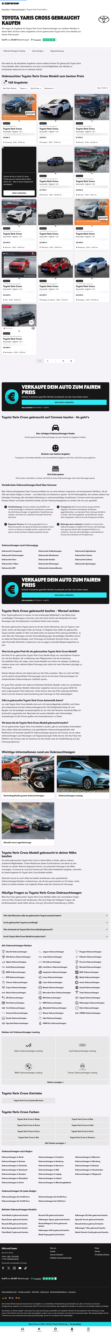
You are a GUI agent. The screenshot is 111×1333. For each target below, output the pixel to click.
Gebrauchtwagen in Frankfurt (51, 1157)
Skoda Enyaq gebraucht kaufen (51, 1235)
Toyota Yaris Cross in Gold (82, 1125)
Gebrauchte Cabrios (83, 560)
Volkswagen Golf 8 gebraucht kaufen (53, 1230)
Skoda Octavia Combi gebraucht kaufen (91, 1232)
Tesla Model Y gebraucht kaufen (15, 1232)
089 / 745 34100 (13, 1256)
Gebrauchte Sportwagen (85, 564)
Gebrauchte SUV (9, 568)
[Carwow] (10, 3)
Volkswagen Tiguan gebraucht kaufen (54, 1220)
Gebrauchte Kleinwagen (48, 564)
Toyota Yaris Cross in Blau (82, 1119)
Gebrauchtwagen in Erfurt (13, 1183)
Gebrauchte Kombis (46, 560)
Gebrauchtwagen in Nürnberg (87, 1161)
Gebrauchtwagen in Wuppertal (88, 1174)
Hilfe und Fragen (9, 1248)
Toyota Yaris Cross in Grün (82, 1131)
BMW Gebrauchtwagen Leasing (28, 1073)
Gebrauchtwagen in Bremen (13, 1161)
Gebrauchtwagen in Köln (48, 1170)
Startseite (5, 10)
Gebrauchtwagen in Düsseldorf (15, 1178)
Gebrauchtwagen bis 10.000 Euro (16, 1197)
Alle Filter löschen (9, 88)
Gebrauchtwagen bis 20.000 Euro (52, 1197)
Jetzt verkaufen (19, 193)
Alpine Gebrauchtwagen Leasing (28, 1051)
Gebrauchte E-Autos (83, 555)
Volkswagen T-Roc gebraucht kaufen (90, 1228)
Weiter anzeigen (55, 1082)
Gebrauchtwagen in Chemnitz (14, 1166)
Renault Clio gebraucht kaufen (51, 1215)
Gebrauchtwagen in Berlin (13, 1157)
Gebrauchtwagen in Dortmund (14, 1170)
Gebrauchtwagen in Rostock (87, 1166)
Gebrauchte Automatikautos (50, 568)
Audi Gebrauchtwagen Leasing (82, 1051)
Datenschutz (44, 1292)
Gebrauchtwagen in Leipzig (49, 1174)
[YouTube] (20, 1269)
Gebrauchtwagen (18, 10)
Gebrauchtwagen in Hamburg (50, 1161)
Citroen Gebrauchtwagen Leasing (82, 1073)
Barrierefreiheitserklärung (58, 1292)
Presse (97, 1248)
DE (6, 1298)
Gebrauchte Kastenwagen (13, 555)
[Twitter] (8, 1269)
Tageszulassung (57, 51)
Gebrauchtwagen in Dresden (14, 1174)
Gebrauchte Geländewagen (50, 551)
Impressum (72, 1292)
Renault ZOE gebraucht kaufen (14, 1224)
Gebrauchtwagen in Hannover (51, 1166)
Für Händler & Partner (102, 1254)
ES (19, 1298)
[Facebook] (3, 1269)
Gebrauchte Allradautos (48, 555)
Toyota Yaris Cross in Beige (28, 1119)
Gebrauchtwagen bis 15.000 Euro (16, 1201)
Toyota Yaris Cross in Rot (28, 1137)
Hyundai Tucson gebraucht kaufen (89, 1220)
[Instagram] (14, 1269)
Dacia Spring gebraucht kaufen (15, 1228)
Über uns (53, 1248)
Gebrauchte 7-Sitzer (10, 564)
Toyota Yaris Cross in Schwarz (82, 1137)
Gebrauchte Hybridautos (85, 551)
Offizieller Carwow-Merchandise (61, 1258)
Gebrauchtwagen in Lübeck (50, 1178)
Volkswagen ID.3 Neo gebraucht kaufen (91, 1215)
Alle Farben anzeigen (55, 1143)
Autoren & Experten (56, 1254)
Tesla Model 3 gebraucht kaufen (15, 1215)
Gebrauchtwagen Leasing (14, 51)
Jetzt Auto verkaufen (64, 402)
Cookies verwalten (24, 1292)
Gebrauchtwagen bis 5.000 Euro (52, 1201)
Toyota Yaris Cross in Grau (28, 1131)
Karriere (97, 1251)
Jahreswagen (37, 51)
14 (63, 361)
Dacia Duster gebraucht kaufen (15, 1220)
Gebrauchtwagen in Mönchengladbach (54, 1183)
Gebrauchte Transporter (12, 551)
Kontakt (52, 1251)
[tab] (14, 51)
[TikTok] (25, 1269)
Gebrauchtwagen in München (87, 1157)
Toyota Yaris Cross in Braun (28, 1125)
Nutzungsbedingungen (9, 1292)
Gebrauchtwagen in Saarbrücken (89, 1170)
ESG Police (35, 1292)
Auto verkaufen (27, 407)
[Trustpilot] (44, 39)
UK (12, 1298)
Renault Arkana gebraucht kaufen (89, 1224)
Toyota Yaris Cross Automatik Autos (28, 1101)
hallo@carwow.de (13, 1259)
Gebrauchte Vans (9, 560)
